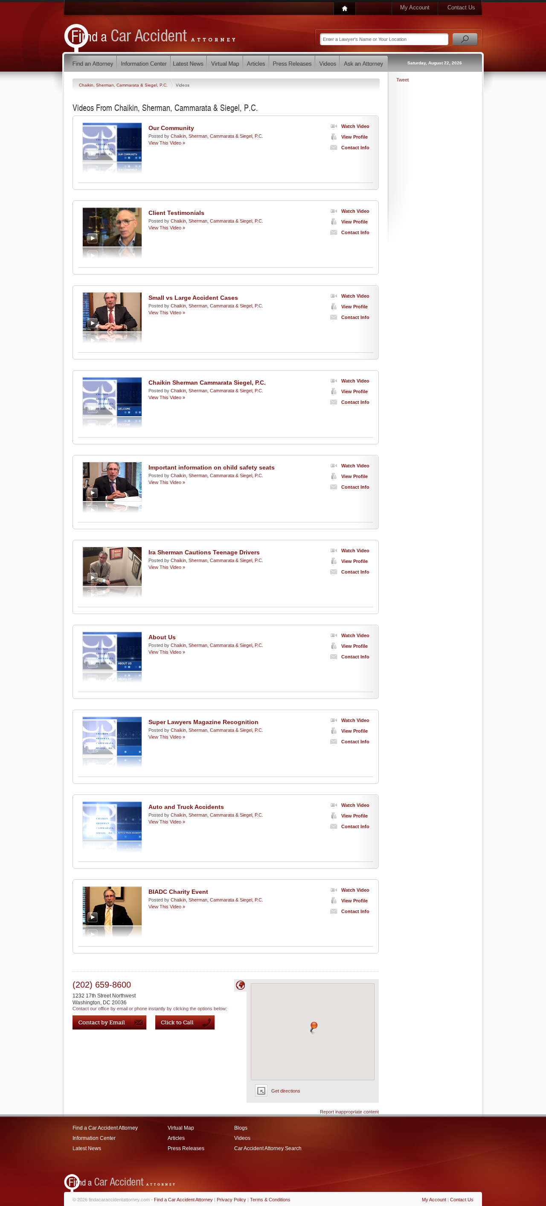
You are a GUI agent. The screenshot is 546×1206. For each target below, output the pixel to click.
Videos (242, 1138)
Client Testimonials (176, 212)
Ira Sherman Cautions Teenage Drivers (204, 552)
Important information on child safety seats (211, 467)
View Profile (354, 136)
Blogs (240, 1128)
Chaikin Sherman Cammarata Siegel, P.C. (207, 382)
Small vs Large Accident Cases (193, 297)
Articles (176, 1138)
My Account (415, 7)
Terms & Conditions (270, 1199)
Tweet (402, 79)
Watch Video (355, 126)
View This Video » (166, 142)
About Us (162, 637)
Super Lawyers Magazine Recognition (203, 722)
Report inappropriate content (349, 1111)
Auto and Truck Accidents (186, 806)
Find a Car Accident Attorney (105, 1128)
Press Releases (186, 1148)
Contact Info (355, 147)
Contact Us (461, 7)
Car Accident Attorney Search (268, 1148)
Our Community (171, 128)
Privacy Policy (231, 1199)
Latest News (87, 1148)
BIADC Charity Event (178, 891)
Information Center (94, 1138)
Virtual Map (181, 1128)
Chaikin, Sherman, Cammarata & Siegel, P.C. (124, 85)
